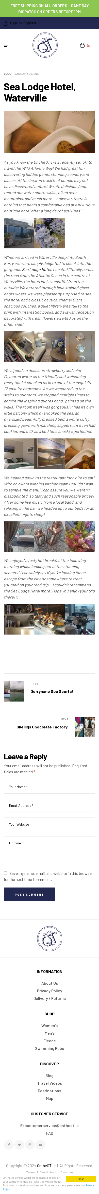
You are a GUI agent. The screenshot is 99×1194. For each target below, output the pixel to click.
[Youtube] (40, 1145)
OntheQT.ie (46, 1165)
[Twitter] (19, 1145)
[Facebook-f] (9, 1145)
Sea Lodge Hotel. (37, 269)
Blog (7, 73)
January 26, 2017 (27, 73)
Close (81, 1179)
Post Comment (29, 894)
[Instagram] (30, 1145)
